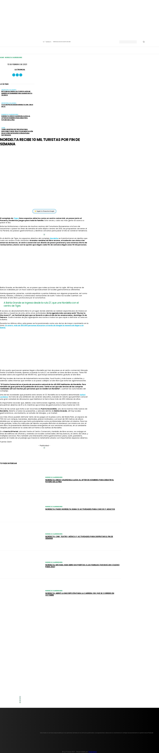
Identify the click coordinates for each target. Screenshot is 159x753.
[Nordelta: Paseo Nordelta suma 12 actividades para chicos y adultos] (22, 508)
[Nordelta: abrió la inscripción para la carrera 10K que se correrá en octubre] (22, 593)
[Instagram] (17, 74)
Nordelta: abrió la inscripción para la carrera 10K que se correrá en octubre (79, 594)
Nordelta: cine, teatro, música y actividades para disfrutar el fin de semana (79, 537)
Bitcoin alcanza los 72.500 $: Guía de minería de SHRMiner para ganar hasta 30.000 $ (16, 93)
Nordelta (54, 238)
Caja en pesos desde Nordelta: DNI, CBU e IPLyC (17, 106)
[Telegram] (48, 203)
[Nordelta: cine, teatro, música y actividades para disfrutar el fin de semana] (22, 536)
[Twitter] (20, 74)
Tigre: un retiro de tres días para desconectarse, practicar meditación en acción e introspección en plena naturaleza (17, 132)
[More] (55, 203)
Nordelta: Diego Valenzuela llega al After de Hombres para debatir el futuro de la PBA (15, 118)
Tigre (3, 127)
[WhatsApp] (43, 203)
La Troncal (20, 69)
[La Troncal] (12, 69)
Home (2, 57)
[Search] (144, 41)
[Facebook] (13, 74)
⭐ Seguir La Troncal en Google (44, 211)
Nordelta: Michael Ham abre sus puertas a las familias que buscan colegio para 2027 (82, 566)
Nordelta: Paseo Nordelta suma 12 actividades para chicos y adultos (80, 509)
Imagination (92, 752)
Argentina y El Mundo (8, 89)
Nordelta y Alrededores (13, 57)
